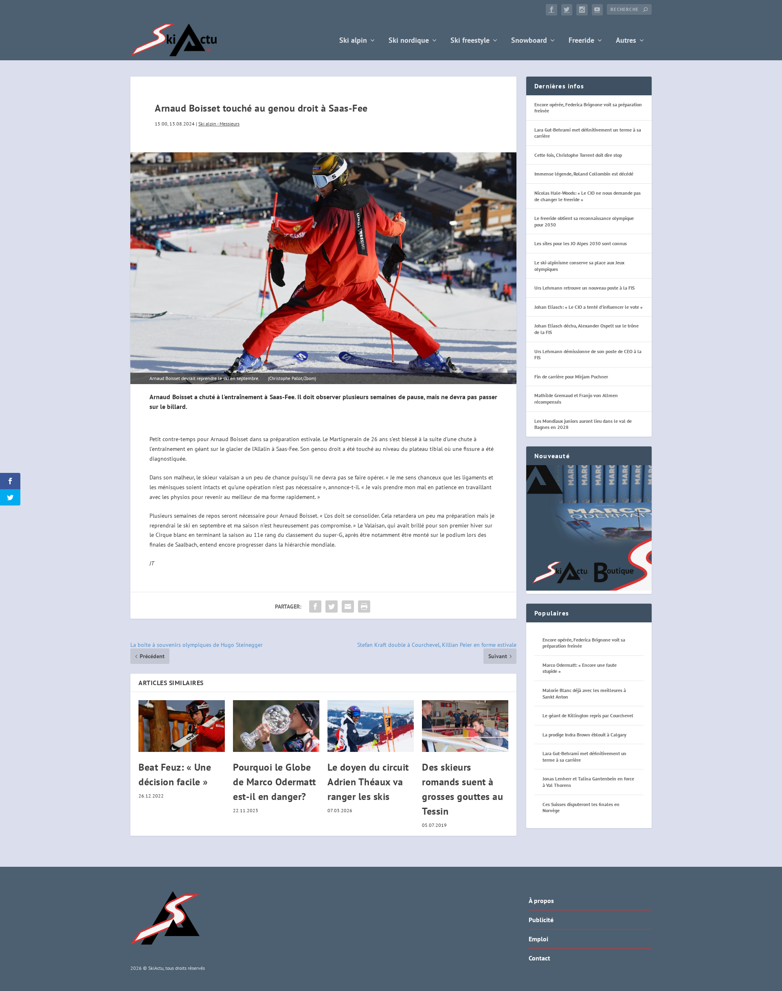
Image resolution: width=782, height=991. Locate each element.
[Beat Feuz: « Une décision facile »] (181, 726)
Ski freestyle (470, 41)
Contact (539, 958)
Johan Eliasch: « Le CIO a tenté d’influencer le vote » (588, 307)
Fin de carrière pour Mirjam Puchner (571, 377)
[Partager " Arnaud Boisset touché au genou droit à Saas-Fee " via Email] (348, 606)
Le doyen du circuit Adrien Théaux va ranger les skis (368, 782)
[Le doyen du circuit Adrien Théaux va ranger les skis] (370, 726)
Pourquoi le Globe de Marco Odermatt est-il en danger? (274, 782)
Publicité (541, 920)
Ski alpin (353, 41)
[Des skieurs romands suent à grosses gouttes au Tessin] (465, 726)
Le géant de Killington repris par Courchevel (588, 715)
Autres (626, 41)
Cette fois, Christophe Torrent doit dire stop (578, 155)
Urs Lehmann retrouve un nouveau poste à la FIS (584, 288)
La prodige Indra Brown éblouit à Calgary (584, 735)
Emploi (538, 939)
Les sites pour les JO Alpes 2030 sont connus (580, 243)
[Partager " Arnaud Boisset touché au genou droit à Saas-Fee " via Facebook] (315, 606)
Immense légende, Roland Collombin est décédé (583, 174)
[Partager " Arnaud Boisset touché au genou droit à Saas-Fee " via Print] (364, 606)
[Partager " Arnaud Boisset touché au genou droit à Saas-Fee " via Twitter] (331, 606)
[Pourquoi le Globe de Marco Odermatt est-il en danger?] (276, 726)
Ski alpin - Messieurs (218, 124)
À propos (541, 901)
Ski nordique (409, 41)
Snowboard (529, 41)
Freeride (581, 41)
